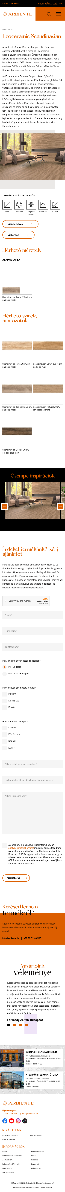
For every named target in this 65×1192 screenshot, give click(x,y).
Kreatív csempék (8, 1139)
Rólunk (5, 1151)
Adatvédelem (7, 1160)
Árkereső (13, 235)
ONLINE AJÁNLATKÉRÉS (48, 3)
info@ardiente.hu (11, 938)
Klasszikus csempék (10, 1135)
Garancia (34, 1160)
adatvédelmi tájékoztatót (21, 847)
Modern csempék (36, 1135)
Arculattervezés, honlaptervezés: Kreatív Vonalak (32, 1187)
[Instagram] (18, 1120)
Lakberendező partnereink (12, 1155)
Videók (33, 1155)
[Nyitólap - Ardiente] (18, 14)
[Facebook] (4, 1120)
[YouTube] (11, 1120)
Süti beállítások (8, 1172)
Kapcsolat (35, 1164)
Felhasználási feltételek (11, 1164)
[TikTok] (24, 1120)
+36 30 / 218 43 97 (10, 3)
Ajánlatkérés (15, 224)
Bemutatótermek (37, 1151)
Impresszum (7, 1168)
